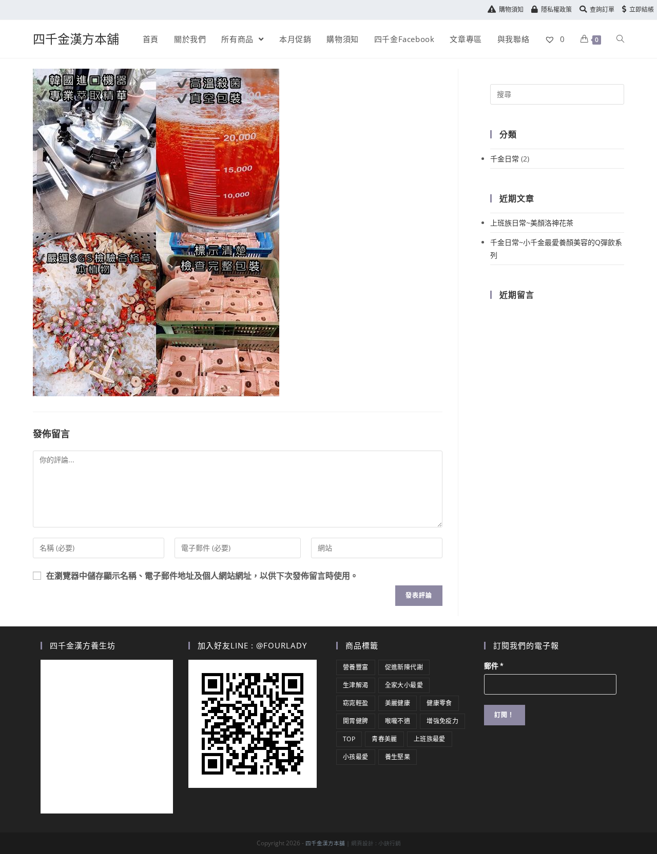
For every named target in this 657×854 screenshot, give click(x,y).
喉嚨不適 (398, 721)
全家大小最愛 (404, 685)
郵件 (494, 666)
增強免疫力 (442, 721)
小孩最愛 (356, 757)
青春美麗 (384, 739)
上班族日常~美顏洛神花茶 (531, 223)
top (349, 739)
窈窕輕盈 (356, 703)
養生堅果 (398, 757)
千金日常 (504, 159)
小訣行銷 (389, 843)
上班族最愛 (430, 739)
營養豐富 (356, 667)
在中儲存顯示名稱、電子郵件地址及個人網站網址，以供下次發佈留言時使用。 (202, 576)
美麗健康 (398, 703)
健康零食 (439, 703)
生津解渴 (356, 685)
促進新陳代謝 (404, 667)
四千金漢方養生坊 (82, 645)
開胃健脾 (356, 721)
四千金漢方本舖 (76, 38)
